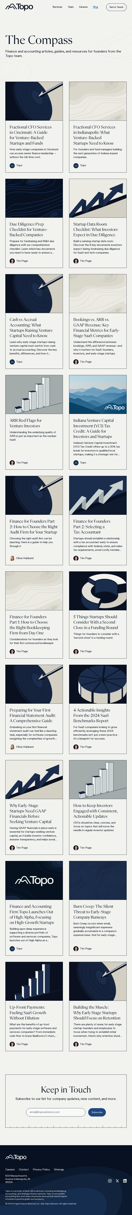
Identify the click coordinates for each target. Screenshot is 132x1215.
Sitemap (59, 1169)
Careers (83, 7)
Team (71, 7)
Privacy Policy (41, 1169)
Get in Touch (116, 7)
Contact (24, 1169)
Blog (95, 7)
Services (57, 7)
